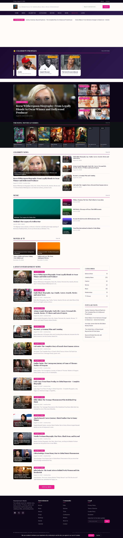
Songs (40, 514)
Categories (43, 13)
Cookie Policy (91, 511)
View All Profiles (105, 50)
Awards (40, 520)
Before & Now (96, 273)
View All (108, 122)
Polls (64, 505)
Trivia (64, 511)
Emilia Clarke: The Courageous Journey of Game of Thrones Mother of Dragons (55, 364)
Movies (52, 13)
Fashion (96, 281)
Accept (91, 535)
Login (83, 13)
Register (75, 13)
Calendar (40, 524)
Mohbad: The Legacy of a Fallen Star (27, 221)
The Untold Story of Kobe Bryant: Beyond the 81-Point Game (94, 330)
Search (106, 6)
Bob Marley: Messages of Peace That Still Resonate (87, 209)
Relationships (96, 292)
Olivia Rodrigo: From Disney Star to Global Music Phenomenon (56, 453)
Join (107, 521)
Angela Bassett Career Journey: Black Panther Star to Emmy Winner (55, 419)
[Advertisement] (61, 34)
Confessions (66, 514)
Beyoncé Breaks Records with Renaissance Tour (86, 219)
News (23, 13)
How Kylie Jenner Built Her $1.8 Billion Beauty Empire (95, 324)
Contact (108, 1)
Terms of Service (92, 508)
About (102, 1)
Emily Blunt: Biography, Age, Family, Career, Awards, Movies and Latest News (91, 157)
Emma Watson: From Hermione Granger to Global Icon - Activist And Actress (95, 20)
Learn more (83, 535)
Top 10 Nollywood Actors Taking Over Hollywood (23, 257)
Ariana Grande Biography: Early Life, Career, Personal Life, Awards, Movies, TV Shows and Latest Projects (89, 167)
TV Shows (96, 296)
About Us (65, 520)
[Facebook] (14, 512)
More (66, 13)
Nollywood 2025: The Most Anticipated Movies (45, 257)
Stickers (65, 517)
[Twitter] (18, 512)
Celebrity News (96, 277)
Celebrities (32, 13)
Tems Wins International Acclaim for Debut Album (86, 228)
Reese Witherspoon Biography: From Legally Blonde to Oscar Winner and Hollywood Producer (36, 179)
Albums (40, 511)
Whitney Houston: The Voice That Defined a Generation (88, 200)
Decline (98, 535)
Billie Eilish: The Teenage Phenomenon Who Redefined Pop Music (55, 401)
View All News (46, 487)
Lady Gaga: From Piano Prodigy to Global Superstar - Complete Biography (57, 382)
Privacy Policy (92, 505)
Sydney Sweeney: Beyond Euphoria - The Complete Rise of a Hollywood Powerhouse (49, 20)
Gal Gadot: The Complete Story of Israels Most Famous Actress (90, 185)
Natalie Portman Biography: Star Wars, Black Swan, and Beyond (57, 436)
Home (16, 13)
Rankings (40, 517)
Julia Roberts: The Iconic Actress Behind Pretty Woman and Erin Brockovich (56, 471)
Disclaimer (90, 514)
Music (60, 13)
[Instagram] (23, 512)
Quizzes (65, 508)
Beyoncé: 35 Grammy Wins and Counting (84, 175)
